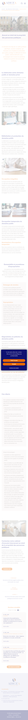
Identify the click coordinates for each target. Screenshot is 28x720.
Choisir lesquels (14, 360)
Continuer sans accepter (14, 368)
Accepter (14, 364)
